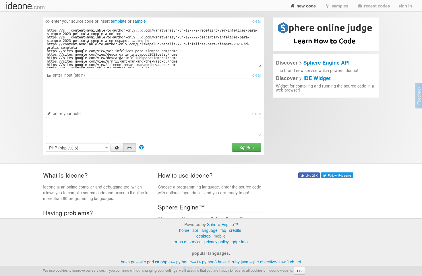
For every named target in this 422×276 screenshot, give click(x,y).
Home (184, 230)
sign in (405, 6)
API (195, 230)
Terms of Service (187, 241)
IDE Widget (317, 77)
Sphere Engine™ (222, 224)
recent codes (376, 6)
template (119, 21)
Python (182, 262)
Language (209, 230)
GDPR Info (240, 241)
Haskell (224, 262)
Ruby (236, 262)
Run (249, 147)
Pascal (137, 262)
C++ (172, 262)
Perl (150, 262)
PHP (163, 262)
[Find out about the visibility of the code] (141, 147)
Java (244, 262)
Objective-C (270, 262)
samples (339, 6)
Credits (235, 230)
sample (139, 21)
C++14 (195, 262)
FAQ (223, 230)
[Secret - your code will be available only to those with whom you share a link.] (129, 147)
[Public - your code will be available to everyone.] (116, 147)
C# (157, 262)
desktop (203, 236)
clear (256, 21)
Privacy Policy (216, 241)
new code (305, 6)
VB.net (295, 262)
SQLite (254, 262)
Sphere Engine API (326, 62)
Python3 (209, 262)
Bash (125, 262)
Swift (285, 262)
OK (299, 270)
